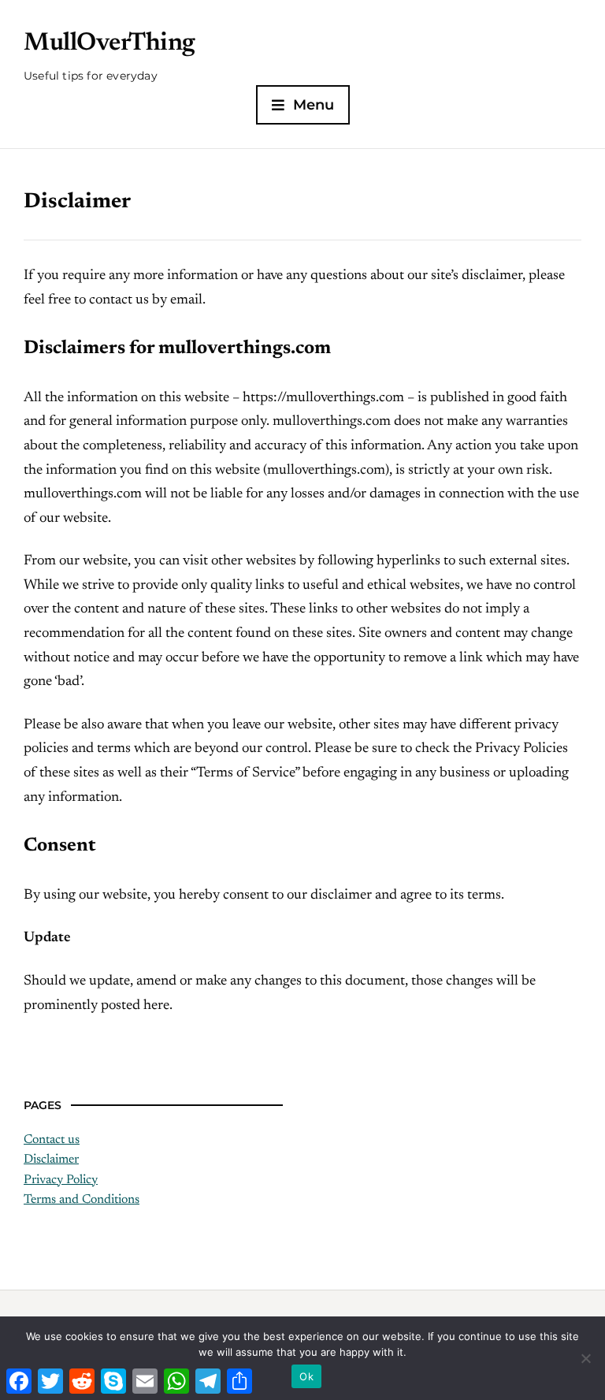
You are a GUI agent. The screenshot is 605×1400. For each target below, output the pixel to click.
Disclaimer (51, 1159)
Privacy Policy (61, 1180)
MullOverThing (109, 43)
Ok (306, 1376)
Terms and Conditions (81, 1199)
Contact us (52, 1140)
